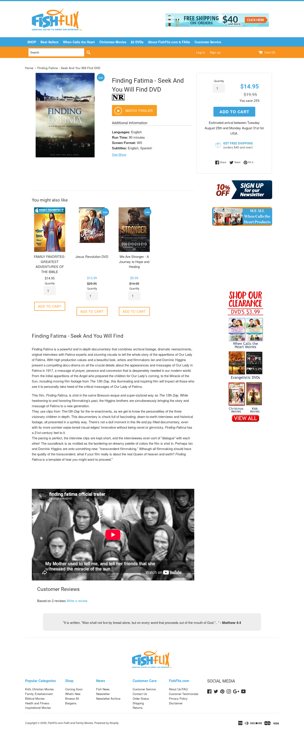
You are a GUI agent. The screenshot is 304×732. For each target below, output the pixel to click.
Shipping (138, 703)
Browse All (72, 698)
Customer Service (208, 42)
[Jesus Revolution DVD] (92, 229)
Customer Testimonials (184, 694)
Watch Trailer (139, 110)
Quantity (219, 81)
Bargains (71, 703)
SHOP (31, 42)
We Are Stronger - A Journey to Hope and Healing (134, 261)
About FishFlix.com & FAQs (169, 42)
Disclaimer (175, 703)
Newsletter (103, 694)
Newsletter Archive (108, 698)
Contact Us (140, 694)
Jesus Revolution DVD (91, 256)
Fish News (103, 689)
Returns (138, 707)
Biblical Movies (35, 698)
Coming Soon (74, 689)
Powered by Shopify (106, 723)
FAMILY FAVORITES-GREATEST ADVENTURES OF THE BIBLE (49, 264)
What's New (72, 694)
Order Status (141, 698)
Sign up (215, 52)
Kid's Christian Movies (39, 689)
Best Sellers (50, 42)
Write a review (77, 600)
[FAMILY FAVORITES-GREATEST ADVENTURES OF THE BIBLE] (49, 229)
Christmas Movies (112, 42)
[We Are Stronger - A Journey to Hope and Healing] (134, 229)
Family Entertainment (39, 694)
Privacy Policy (178, 698)
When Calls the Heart (79, 42)
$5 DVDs (137, 42)
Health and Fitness (37, 703)
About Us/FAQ (178, 689)
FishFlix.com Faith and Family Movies (70, 723)
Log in (200, 52)
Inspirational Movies (38, 707)
